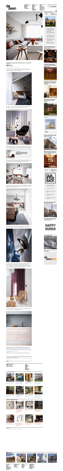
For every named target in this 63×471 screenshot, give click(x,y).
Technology (26, 8)
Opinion (33, 6)
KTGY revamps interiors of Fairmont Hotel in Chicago (51, 32)
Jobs (7, 466)
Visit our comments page (10, 428)
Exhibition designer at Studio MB (51, 191)
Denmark (12, 353)
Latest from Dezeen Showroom (12, 399)
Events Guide (42, 6)
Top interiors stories (48, 12)
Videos (33, 8)
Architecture (16, 464)
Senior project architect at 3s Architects (51, 198)
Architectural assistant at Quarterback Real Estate (50, 185)
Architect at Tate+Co (50, 188)
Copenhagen (8, 353)
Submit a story (32, 466)
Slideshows (28, 353)
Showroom (42, 7)
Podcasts (27, 369)
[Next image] (41, 36)
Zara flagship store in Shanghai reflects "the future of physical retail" (51, 39)
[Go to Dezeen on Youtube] (55, 6)
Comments (31, 465)
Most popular (46, 14)
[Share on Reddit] (9, 65)
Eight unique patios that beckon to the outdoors (50, 43)
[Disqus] (24, 440)
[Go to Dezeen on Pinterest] (50, 6)
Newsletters (34, 9)
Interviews (27, 365)
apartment (21, 68)
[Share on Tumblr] (11, 65)
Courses (41, 9)
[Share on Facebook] (6, 65)
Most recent (53, 14)
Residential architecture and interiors (19, 352)
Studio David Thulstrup (22, 353)
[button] (56, 10)
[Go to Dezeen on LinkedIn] (52, 6)
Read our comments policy (18, 428)
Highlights (10, 452)
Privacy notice (32, 467)
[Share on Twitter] (7, 65)
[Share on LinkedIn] (10, 65)
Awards (41, 5)
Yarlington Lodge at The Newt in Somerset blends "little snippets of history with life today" (50, 29)
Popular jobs (46, 170)
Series (33, 5)
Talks (33, 7)
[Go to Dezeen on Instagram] (51, 6)
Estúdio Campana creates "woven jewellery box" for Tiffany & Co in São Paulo (50, 36)
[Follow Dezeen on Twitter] (54, 6)
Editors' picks (16, 353)
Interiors (25, 6)
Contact (30, 468)
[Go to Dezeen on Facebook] (53, 6)
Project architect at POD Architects (50, 195)
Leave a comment (9, 366)
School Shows (42, 8)
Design (25, 7)
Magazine (26, 5)
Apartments (27, 352)
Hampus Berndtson (15, 351)
